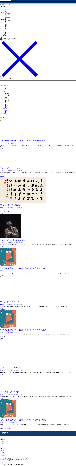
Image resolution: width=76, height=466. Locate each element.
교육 (3, 455)
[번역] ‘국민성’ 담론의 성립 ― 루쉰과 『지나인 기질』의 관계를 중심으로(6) (23, 268)
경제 (3, 446)
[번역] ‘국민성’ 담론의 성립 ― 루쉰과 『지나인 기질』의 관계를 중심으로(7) (23, 140)
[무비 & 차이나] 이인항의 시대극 (10, 302)
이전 (1, 428)
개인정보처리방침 (3, 462)
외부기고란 (4, 441)
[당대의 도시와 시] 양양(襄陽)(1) (10, 367)
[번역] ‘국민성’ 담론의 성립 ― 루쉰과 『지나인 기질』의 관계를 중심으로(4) (23, 420)
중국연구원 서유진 (3, 143)
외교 (3, 448)
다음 (10, 428)
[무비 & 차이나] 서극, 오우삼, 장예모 (11, 168)
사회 (3, 450)
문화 (16, 143)
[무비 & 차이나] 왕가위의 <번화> (10, 392)
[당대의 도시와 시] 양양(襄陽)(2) (10, 205)
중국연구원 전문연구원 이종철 (6, 170)
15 (7, 428)
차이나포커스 (5, 439)
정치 (3, 443)
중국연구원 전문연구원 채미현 (6, 207)
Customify (26, 464)
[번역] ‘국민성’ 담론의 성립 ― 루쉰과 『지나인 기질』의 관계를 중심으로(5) (23, 330)
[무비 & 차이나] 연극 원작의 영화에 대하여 (13, 240)
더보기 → (2, 148)
